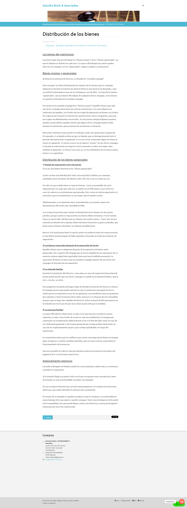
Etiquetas (50, 45)
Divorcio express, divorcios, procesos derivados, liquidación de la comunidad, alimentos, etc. (74, 24)
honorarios (102, 45)
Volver (49, 417)
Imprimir (141, 500)
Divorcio (92, 45)
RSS (135, 500)
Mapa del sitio (127, 500)
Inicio (117, 500)
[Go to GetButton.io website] (181, 505)
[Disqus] (129, 463)
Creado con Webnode (49, 503)
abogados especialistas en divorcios (71, 45)
